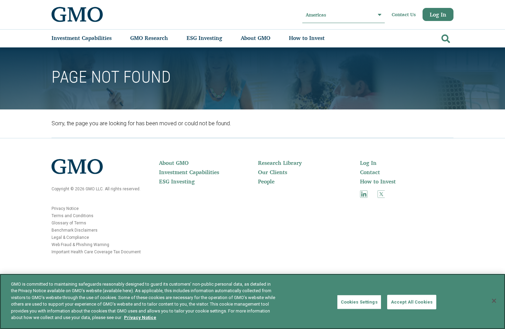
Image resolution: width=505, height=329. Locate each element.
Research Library (280, 162)
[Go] (445, 37)
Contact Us (404, 14)
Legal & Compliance (70, 237)
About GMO (174, 162)
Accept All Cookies (412, 302)
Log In (438, 14)
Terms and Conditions (72, 215)
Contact (370, 172)
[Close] (494, 300)
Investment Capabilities (189, 172)
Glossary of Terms (69, 223)
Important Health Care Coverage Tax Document (96, 252)
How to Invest (378, 181)
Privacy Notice (65, 208)
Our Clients (272, 172)
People (266, 181)
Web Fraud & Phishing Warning (80, 244)
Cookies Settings (359, 302)
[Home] (77, 14)
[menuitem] (88, 38)
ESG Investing (177, 181)
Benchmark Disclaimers (75, 230)
